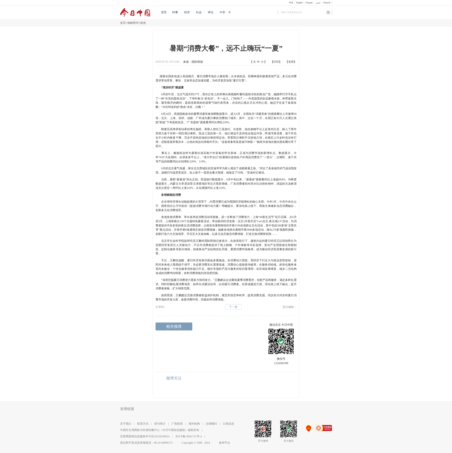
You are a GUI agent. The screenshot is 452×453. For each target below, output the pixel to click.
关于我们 (125, 423)
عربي (318, 3)
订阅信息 (228, 423)
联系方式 (142, 423)
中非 (222, 12)
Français (309, 3)
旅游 (143, 22)
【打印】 (276, 61)
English (299, 3)
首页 (164, 12)
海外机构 (194, 423)
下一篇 (233, 306)
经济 (187, 12)
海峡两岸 (133, 22)
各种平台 (224, 442)
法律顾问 (211, 423)
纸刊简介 (160, 423)
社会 (199, 12)
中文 (291, 3)
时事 (175, 12)
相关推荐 (174, 326)
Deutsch (326, 3)
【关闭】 (291, 61)
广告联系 (177, 423)
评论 (210, 12)
